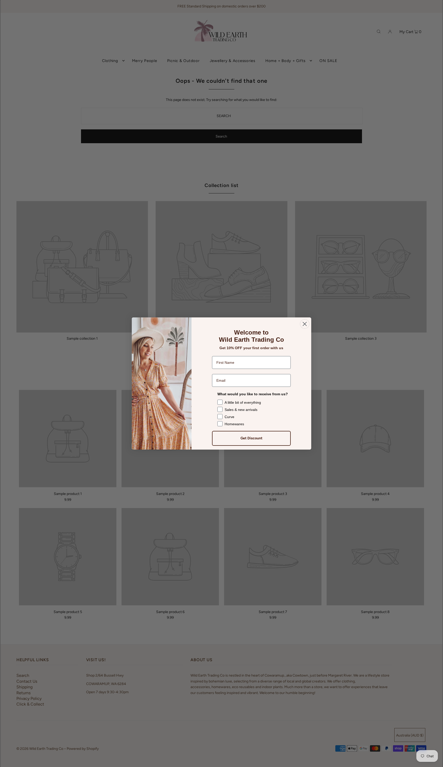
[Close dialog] (304, 323)
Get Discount (251, 438)
